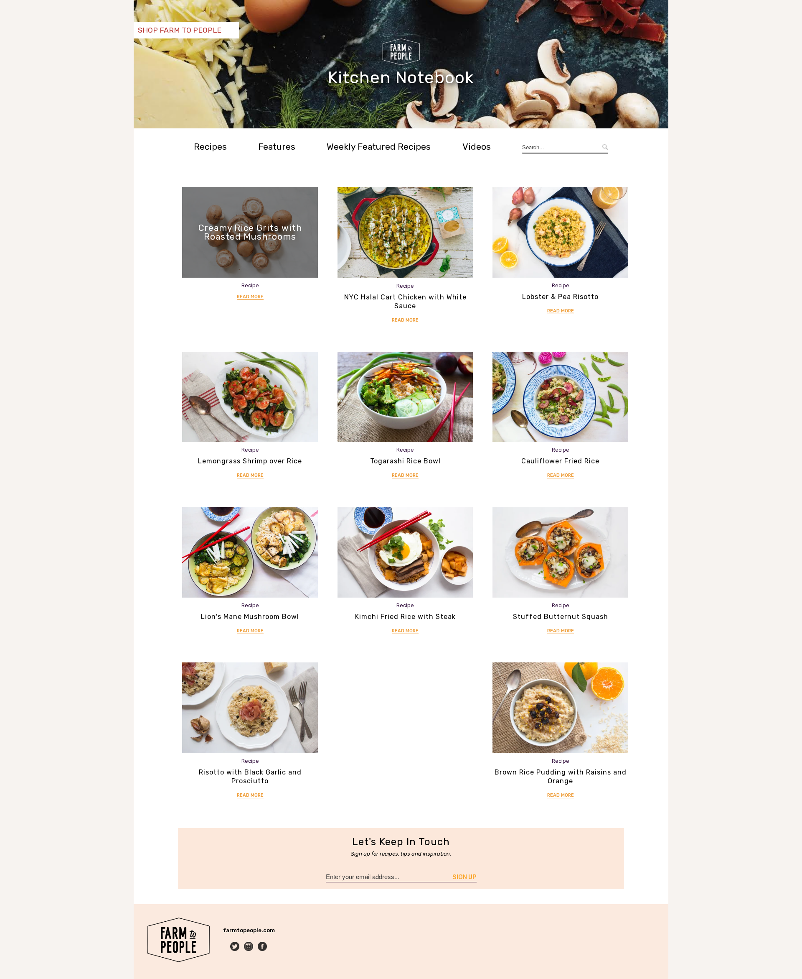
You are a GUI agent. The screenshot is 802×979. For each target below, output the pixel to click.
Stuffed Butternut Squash (560, 617)
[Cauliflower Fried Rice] (560, 397)
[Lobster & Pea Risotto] (560, 232)
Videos (476, 146)
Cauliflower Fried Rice (560, 461)
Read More (250, 296)
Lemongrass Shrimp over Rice (250, 461)
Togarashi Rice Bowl (405, 461)
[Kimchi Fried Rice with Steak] (405, 552)
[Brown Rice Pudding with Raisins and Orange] (560, 707)
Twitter (235, 947)
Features (276, 146)
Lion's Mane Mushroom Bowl (250, 617)
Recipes (210, 146)
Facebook (263, 947)
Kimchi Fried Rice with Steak (405, 617)
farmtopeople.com (249, 930)
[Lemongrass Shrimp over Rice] (250, 397)
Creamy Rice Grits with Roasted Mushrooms (250, 232)
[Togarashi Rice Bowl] (405, 397)
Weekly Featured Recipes (379, 146)
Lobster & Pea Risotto (560, 297)
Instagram (249, 947)
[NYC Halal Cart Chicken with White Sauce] (405, 232)
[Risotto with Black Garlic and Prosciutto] (250, 707)
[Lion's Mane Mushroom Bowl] (250, 552)
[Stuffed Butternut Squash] (560, 552)
